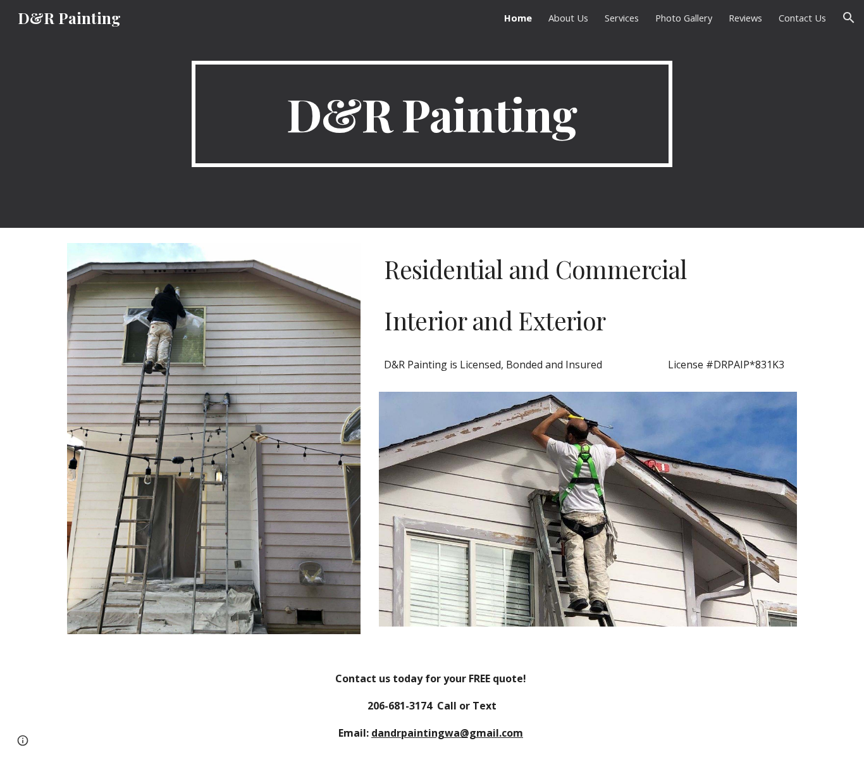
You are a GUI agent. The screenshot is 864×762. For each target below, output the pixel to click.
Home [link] (518, 17)
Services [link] (622, 17)
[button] (849, 18)
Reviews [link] (745, 17)
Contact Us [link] (802, 17)
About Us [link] (568, 17)
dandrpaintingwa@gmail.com (447, 733)
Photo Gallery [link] (683, 17)
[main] (432, 114)
